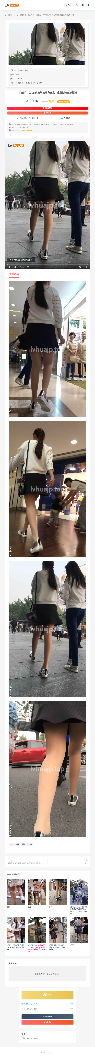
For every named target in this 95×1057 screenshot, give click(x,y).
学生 (23, 844)
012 (86, 863)
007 (8, 907)
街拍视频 (23, 15)
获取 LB (27, 130)
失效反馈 (48, 113)
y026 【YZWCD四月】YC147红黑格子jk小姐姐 (15, 947)
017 (50, 907)
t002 (72, 945)
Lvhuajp (15, 15)
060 (29, 907)
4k (11, 844)
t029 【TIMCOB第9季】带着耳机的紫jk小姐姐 (57, 947)
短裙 (30, 844)
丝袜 (17, 844)
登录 (56, 974)
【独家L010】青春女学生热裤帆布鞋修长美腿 (24, 863)
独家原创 (31, 15)
